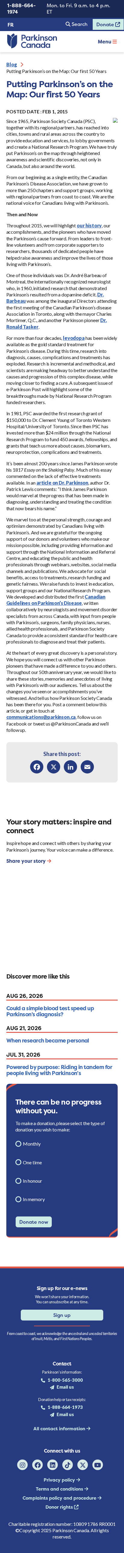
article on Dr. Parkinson (62, 483)
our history (89, 225)
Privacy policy (60, 1480)
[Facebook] (37, 766)
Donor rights (59, 1507)
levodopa (74, 338)
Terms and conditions (60, 1489)
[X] (53, 766)
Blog (11, 64)
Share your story (26, 861)
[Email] (87, 766)
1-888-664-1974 (21, 8)
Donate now (33, 1222)
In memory (34, 1199)
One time (32, 1162)
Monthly (32, 1144)
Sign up (61, 1315)
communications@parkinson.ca (41, 717)
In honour (32, 1181)
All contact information (59, 1428)
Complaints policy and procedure (60, 1498)
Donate (103, 25)
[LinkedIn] (70, 766)
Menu (105, 41)
